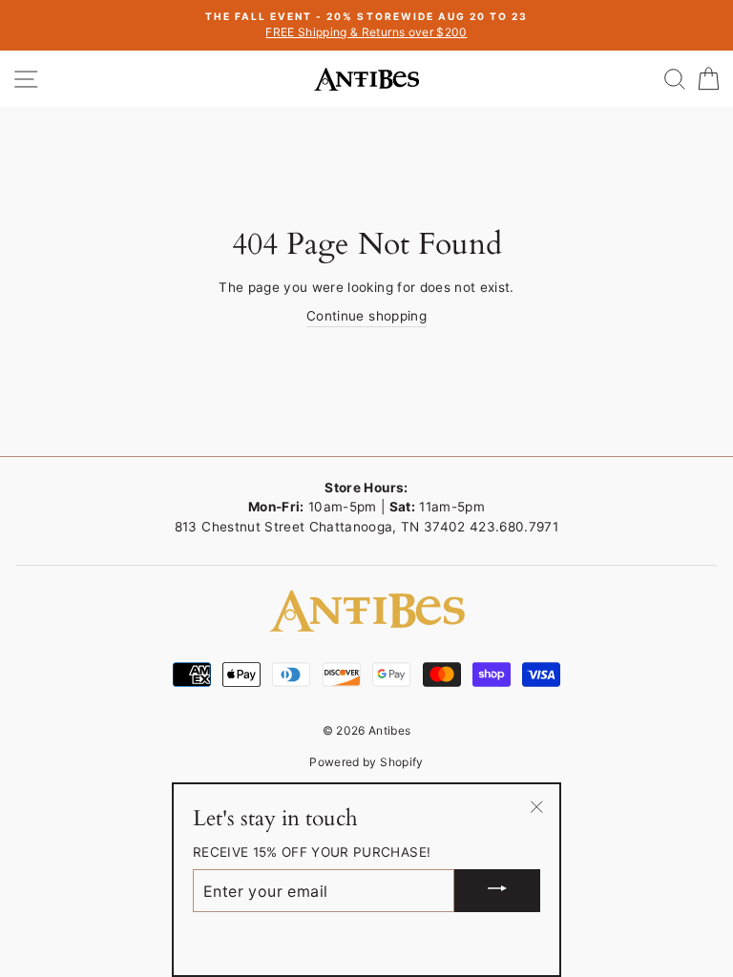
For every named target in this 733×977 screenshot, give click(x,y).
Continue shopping (366, 315)
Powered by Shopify (366, 762)
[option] (366, 25)
